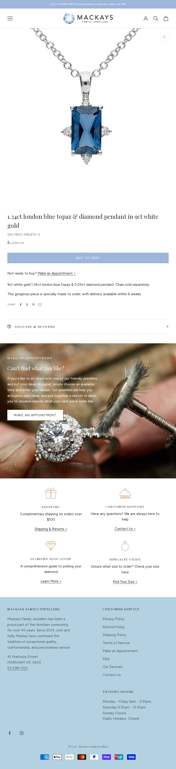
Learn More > (51, 581)
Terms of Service (116, 643)
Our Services (113, 667)
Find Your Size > (125, 582)
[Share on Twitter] (27, 304)
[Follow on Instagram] (21, 733)
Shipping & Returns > (51, 529)
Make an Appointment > (57, 273)
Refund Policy (114, 627)
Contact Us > (125, 529)
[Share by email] (40, 304)
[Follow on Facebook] (9, 733)
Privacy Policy (113, 619)
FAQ (106, 659)
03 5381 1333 (17, 668)
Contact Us (112, 675)
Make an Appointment (35, 415)
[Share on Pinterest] (33, 304)
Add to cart (88, 258)
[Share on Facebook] (20, 304)
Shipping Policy (114, 635)
